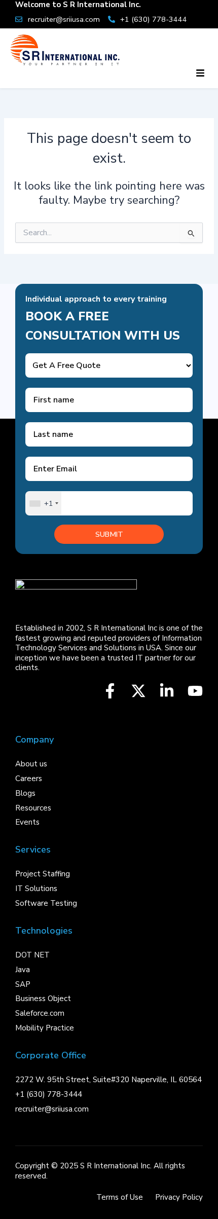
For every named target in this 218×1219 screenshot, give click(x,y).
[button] (200, 74)
